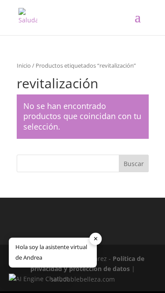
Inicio (24, 65)
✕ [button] (95, 238)
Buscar (134, 163)
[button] (39, 279)
